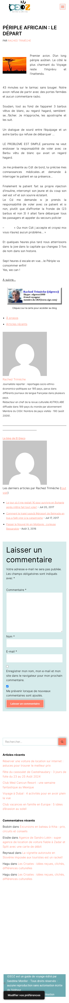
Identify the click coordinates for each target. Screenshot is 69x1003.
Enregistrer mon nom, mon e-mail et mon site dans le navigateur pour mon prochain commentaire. (34, 675)
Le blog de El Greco (14, 438)
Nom (10, 636)
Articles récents (16, 324)
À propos (12, 318)
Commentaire (16, 590)
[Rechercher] (62, 742)
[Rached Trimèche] (25, 375)
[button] (62, 7)
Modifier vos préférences (24, 995)
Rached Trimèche (19, 40)
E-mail (11, 651)
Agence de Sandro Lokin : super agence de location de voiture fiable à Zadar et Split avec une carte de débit (34, 842)
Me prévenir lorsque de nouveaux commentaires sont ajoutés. (28, 693)
